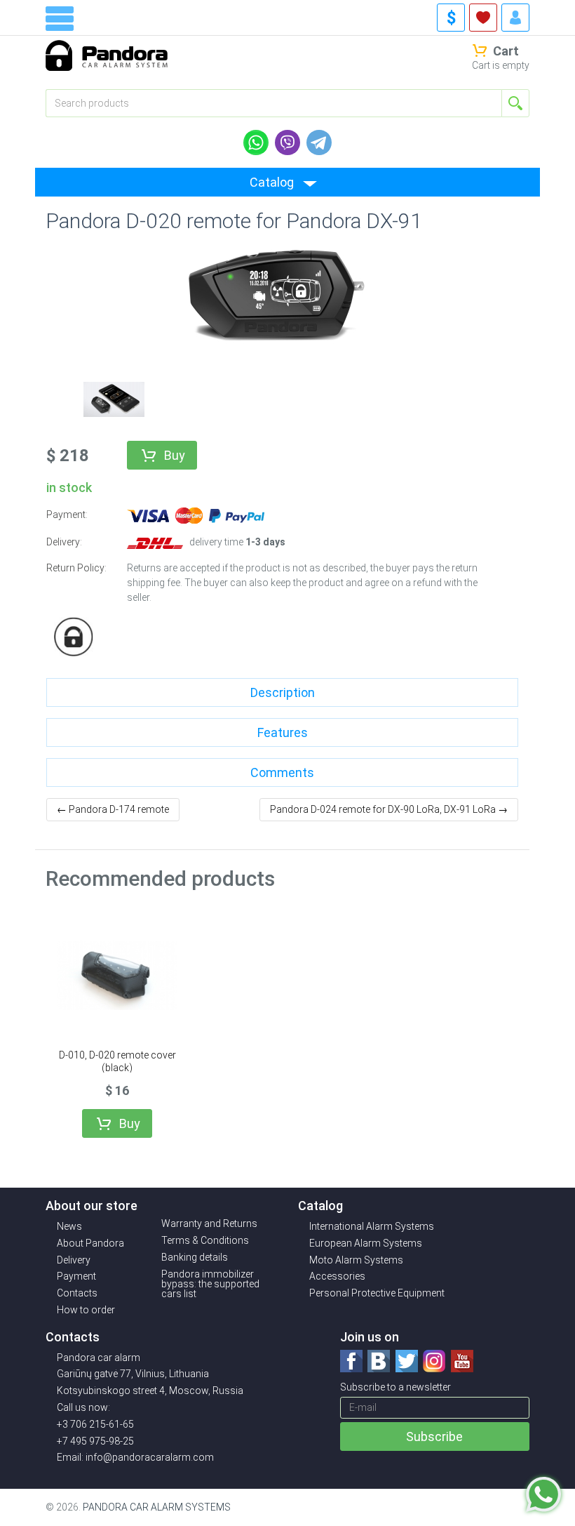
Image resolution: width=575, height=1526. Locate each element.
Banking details (194, 1257)
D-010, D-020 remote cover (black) (117, 1061)
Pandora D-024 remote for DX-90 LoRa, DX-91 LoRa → (389, 809)
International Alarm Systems (371, 1226)
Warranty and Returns (209, 1223)
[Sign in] (515, 18)
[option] (113, 398)
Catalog (272, 182)
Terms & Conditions (205, 1240)
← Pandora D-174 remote (113, 809)
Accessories (337, 1276)
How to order (86, 1309)
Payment (76, 1276)
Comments (282, 772)
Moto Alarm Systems (356, 1260)
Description (282, 692)
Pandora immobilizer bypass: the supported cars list (210, 1283)
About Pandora (90, 1243)
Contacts (77, 1293)
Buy (174, 455)
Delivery (73, 1260)
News (69, 1226)
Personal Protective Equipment (377, 1293)
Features (282, 732)
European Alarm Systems (365, 1243)
